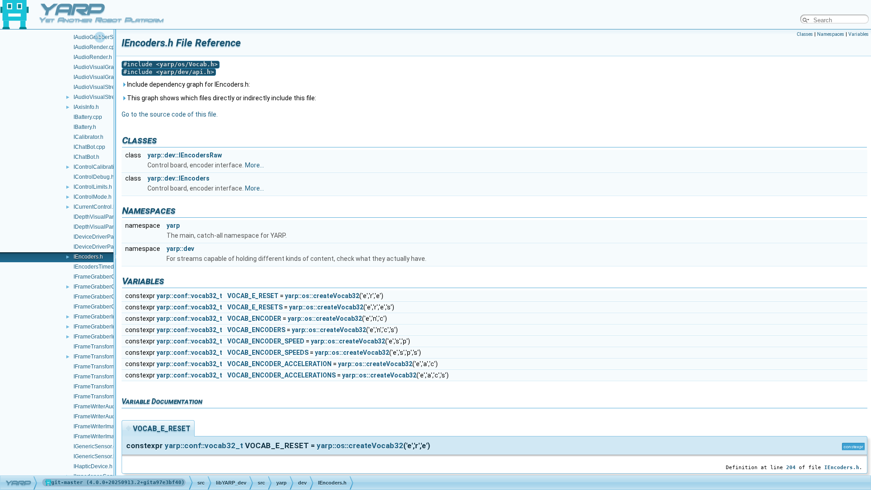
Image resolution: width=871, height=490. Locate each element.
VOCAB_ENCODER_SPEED (265, 341)
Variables (858, 34)
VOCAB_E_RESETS (255, 307)
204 (791, 467)
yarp (173, 225)
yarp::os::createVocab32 (322, 295)
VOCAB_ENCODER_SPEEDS (267, 352)
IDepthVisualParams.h (101, 227)
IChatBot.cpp (89, 147)
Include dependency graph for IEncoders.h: (188, 84)
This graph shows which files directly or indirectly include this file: (221, 98)
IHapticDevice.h (93, 466)
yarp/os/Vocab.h (187, 64)
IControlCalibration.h (99, 167)
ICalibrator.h (88, 137)
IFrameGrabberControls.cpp (107, 277)
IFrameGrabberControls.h (105, 287)
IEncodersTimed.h (95, 267)
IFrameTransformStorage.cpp (109, 386)
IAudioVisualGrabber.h (101, 77)
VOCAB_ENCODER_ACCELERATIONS (281, 375)
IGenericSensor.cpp (97, 446)
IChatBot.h (86, 157)
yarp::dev (180, 248)
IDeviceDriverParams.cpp (105, 237)
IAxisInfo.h (86, 107)
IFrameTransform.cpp (99, 346)
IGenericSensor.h (94, 456)
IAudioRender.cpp (95, 47)
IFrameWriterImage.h (99, 436)
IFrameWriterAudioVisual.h (106, 416)
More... (254, 165)
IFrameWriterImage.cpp (102, 426)
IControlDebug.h (93, 177)
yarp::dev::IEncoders (178, 178)
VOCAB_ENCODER (254, 318)
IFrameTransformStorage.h (106, 396)
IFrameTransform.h (96, 356)
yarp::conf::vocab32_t (189, 295)
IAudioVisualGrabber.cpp (104, 67)
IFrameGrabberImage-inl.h (106, 317)
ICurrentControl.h (94, 207)
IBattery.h (84, 127)
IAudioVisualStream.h (100, 97)
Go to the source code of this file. (170, 114)
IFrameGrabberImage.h (102, 336)
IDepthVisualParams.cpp (104, 217)
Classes (805, 34)
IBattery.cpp (87, 117)
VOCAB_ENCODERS (256, 329)
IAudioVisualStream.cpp (103, 87)
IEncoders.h (88, 257)
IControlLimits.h (92, 187)
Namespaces (830, 34)
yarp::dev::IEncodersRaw (184, 155)
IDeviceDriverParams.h (102, 247)
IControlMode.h (92, 197)
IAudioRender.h (92, 57)
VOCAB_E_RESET (253, 295)
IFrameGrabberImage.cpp (105, 326)
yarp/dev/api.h (185, 72)
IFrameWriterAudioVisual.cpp (109, 406)
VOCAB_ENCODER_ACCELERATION (279, 364)
